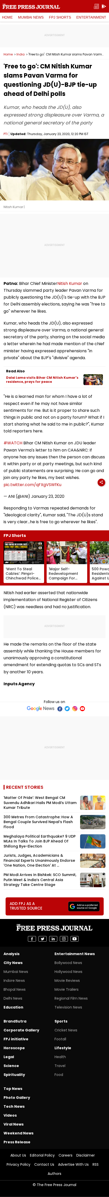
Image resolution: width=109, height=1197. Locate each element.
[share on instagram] (64, 939)
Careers (65, 1155)
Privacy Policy (18, 1164)
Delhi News (13, 998)
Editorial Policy (42, 1155)
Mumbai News (31, 17)
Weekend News (18, 1133)
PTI (6, 134)
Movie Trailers (67, 989)
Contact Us (44, 1164)
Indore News (14, 980)
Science (11, 1065)
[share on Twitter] (43, 939)
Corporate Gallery (21, 1030)
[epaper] (96, 6)
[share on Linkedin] (53, 939)
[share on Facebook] (32, 939)
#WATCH (13, 443)
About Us (18, 1155)
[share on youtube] (74, 939)
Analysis (12, 953)
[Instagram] (74, 708)
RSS (96, 1164)
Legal (9, 1056)
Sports (61, 1021)
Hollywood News (68, 971)
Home (7, 17)
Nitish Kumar (69, 283)
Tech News (14, 1106)
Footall (60, 1039)
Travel (60, 1065)
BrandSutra (15, 1021)
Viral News (14, 1124)
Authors (54, 1173)
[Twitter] (67, 708)
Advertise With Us (73, 1164)
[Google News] (41, 708)
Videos (10, 1115)
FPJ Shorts (60, 17)
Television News (68, 1007)
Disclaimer (85, 1155)
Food (59, 1074)
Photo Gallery (17, 1097)
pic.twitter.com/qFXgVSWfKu (32, 485)
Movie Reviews (67, 980)
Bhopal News (15, 989)
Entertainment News (75, 953)
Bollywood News (68, 962)
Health (60, 1056)
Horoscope (14, 1047)
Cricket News (66, 1030)
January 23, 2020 (47, 496)
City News (13, 962)
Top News (13, 1088)
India (20, 54)
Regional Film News (71, 998)
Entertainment (91, 17)
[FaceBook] (59, 708)
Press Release (17, 1142)
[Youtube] (82, 708)
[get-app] (103, 6)
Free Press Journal (31, 6)
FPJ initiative (16, 1039)
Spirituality (14, 1074)
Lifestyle (63, 1047)
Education (13, 1007)
